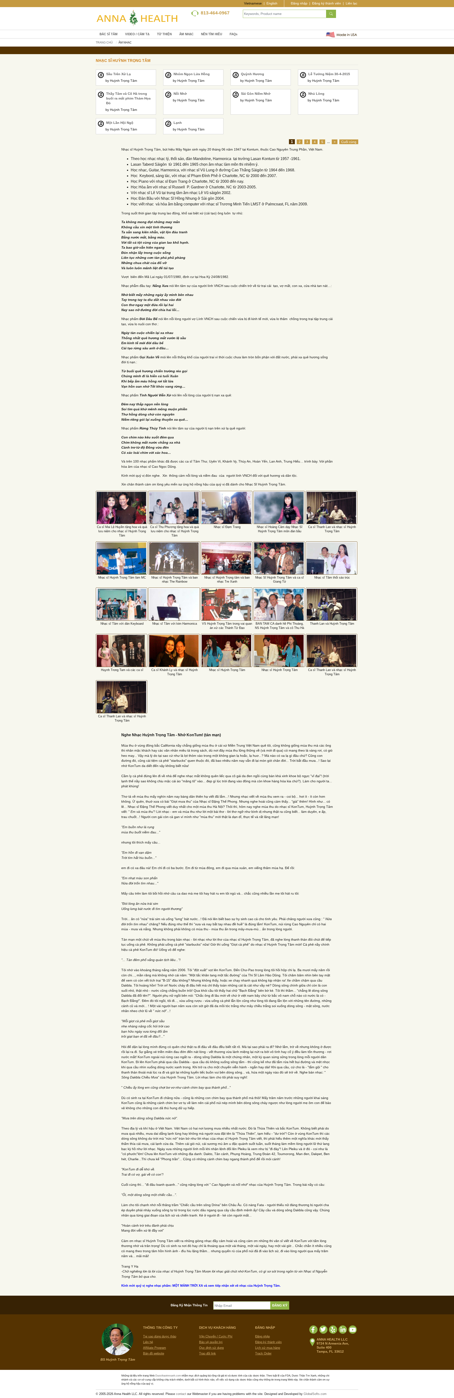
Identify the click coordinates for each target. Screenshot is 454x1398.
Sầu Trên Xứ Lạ (118, 74)
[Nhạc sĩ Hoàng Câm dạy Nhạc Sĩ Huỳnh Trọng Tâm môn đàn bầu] (279, 511)
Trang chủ (104, 42)
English (271, 3)
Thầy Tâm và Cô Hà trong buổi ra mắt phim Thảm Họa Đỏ (128, 98)
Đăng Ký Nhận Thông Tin (189, 1305)
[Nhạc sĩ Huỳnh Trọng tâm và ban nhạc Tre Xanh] (226, 562)
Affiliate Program (154, 1348)
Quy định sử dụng (211, 1348)
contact (181, 1394)
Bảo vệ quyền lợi (211, 1342)
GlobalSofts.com (315, 1394)
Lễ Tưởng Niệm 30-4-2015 (329, 74)
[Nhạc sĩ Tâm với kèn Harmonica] (174, 608)
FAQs (233, 34)
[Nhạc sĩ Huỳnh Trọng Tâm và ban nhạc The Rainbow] (174, 559)
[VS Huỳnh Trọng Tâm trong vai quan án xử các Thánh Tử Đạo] (226, 608)
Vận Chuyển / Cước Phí (215, 1336)
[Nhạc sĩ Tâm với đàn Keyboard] (121, 608)
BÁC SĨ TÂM (109, 34)
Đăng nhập (299, 3)
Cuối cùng (348, 142)
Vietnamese (253, 3)
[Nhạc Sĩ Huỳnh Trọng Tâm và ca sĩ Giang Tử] (279, 562)
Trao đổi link (207, 1353)
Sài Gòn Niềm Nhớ (256, 93)
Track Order (263, 1353)
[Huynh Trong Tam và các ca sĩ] (121, 654)
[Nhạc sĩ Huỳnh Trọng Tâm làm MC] (121, 562)
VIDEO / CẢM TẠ (137, 34)
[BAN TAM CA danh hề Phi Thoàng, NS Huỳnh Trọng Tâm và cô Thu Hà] (279, 608)
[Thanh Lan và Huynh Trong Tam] (331, 608)
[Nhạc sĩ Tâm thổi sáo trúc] (331, 562)
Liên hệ (148, 1342)
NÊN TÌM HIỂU (211, 34)
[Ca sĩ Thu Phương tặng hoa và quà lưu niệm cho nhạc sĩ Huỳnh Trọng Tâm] (174, 511)
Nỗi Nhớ (180, 93)
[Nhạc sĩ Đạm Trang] (226, 510)
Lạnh (178, 123)
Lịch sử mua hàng (267, 1348)
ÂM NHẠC (186, 34)
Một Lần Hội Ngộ (119, 123)
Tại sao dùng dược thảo (159, 1336)
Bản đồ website (153, 1353)
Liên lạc (351, 3)
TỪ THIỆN (164, 34)
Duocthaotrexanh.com (168, 1375)
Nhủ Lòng (316, 93)
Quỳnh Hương (252, 74)
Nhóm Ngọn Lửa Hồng (192, 74)
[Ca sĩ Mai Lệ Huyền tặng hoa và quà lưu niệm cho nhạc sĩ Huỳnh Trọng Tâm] (121, 511)
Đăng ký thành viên (326, 3)
